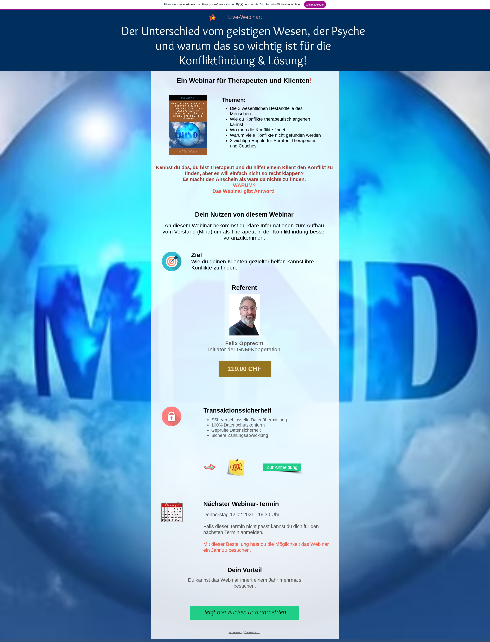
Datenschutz (252, 632)
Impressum (235, 632)
